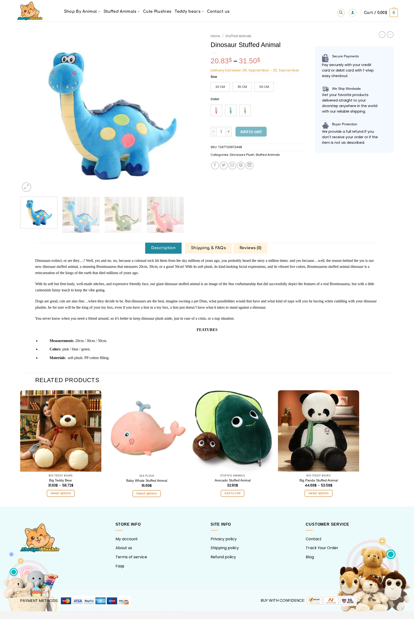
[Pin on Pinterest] (241, 165)
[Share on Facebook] (215, 165)
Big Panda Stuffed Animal (318, 480)
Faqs (119, 566)
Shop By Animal (80, 11)
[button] (352, 13)
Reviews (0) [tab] (250, 248)
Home (215, 36)
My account (126, 539)
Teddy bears (188, 11)
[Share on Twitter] (224, 165)
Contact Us (172, 614)
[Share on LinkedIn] (249, 165)
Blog (310, 557)
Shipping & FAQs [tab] (208, 248)
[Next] (194, 112)
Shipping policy (225, 548)
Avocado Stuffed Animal (233, 480)
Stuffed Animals (120, 11)
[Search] (341, 13)
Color (215, 99)
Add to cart (251, 131)
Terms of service (131, 557)
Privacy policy (224, 539)
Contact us (218, 11)
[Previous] (30, 112)
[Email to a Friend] (232, 165)
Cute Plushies (157, 11)
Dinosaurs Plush (242, 155)
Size (214, 76)
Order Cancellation (144, 614)
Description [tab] (163, 248)
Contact (314, 539)
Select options (61, 493)
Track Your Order (322, 548)
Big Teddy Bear (60, 480)
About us (123, 548)
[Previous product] (390, 34)
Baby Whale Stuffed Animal (146, 480)
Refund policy (223, 557)
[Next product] (382, 34)
